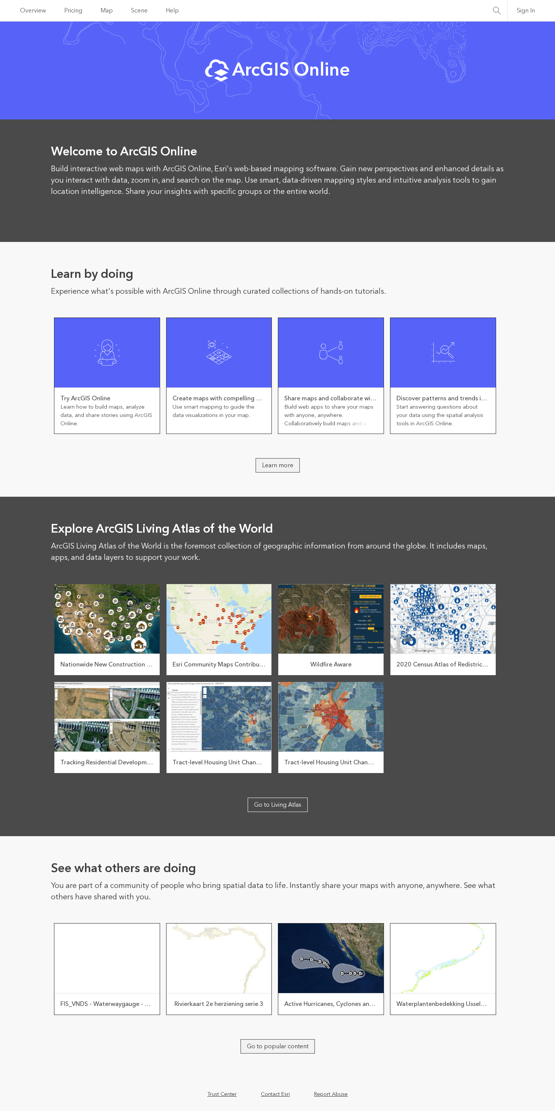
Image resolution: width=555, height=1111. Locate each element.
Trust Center (222, 1094)
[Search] (496, 10)
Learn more (277, 465)
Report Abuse (331, 1094)
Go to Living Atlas (277, 805)
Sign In (526, 10)
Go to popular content (277, 1046)
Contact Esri (275, 1094)
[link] (107, 376)
